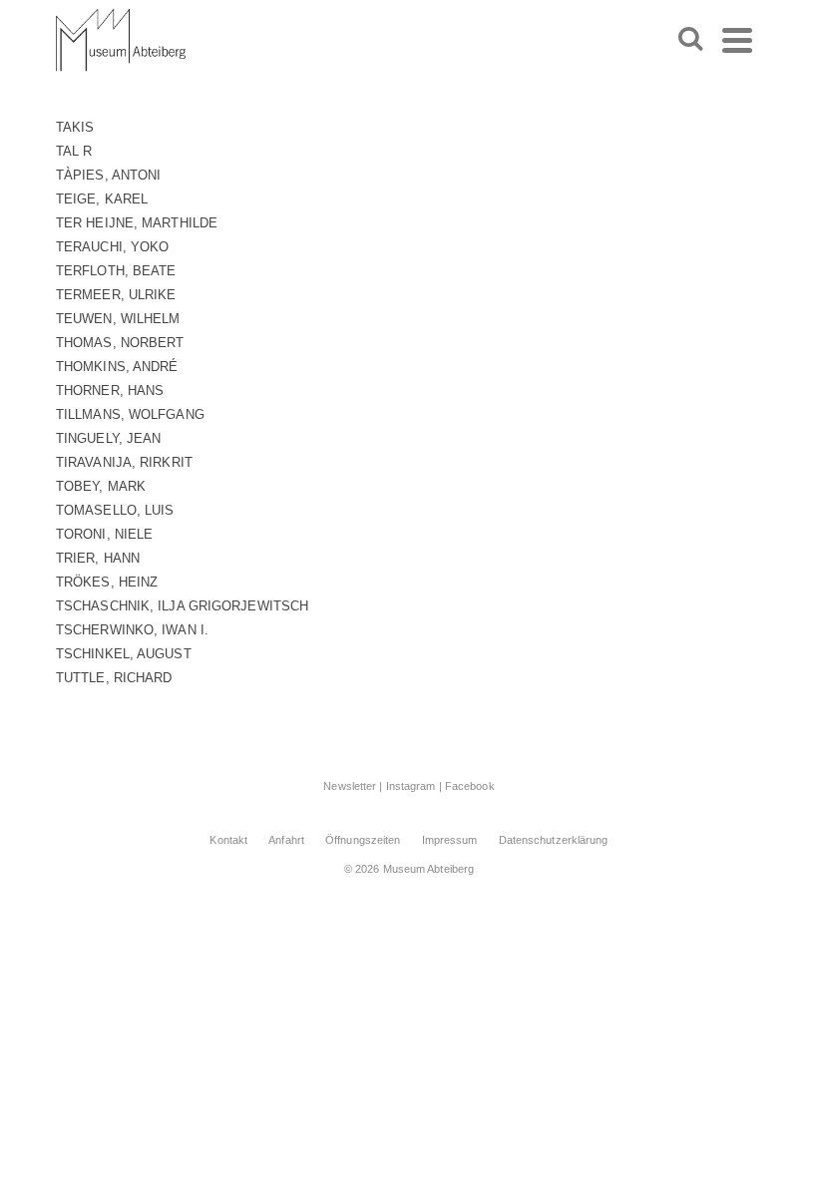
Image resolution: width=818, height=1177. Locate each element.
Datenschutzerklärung (554, 840)
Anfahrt (286, 840)
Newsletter (349, 786)
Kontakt (228, 840)
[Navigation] (737, 40)
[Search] (690, 40)
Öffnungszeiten (362, 840)
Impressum (450, 840)
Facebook (470, 786)
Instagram (411, 786)
